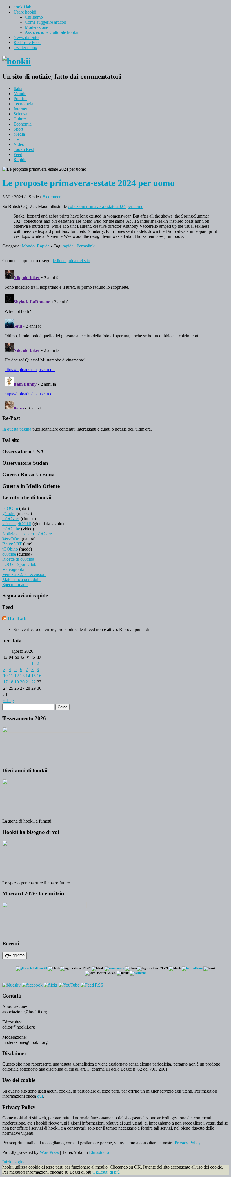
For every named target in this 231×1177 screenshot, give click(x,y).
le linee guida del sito (71, 260)
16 (39, 675)
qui (40, 1096)
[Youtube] (69, 985)
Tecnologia (23, 103)
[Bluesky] (11, 985)
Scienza (20, 113)
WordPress (49, 1152)
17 (5, 682)
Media (19, 134)
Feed (18, 154)
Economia (23, 124)
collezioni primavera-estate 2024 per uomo (105, 206)
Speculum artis (15, 584)
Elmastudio (99, 1152)
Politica (20, 98)
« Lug (8, 700)
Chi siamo (34, 17)
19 (16, 682)
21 (28, 682)
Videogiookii (13, 569)
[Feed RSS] (92, 985)
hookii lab (22, 7)
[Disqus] (115, 338)
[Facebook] (32, 985)
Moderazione (36, 27)
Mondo (20, 93)
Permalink (86, 246)
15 (33, 675)
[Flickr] (50, 985)
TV (17, 139)
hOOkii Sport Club (19, 564)
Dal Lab (17, 618)
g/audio (8, 513)
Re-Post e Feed (27, 42)
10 (5, 675)
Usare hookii (25, 12)
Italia (18, 88)
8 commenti (53, 196)
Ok (95, 1172)
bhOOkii (10, 508)
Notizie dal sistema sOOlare (27, 533)
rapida (68, 246)
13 (22, 675)
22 (33, 682)
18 (11, 682)
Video (19, 144)
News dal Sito (26, 37)
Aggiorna (17, 955)
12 (16, 675)
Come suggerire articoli (45, 22)
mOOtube (11, 528)
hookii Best (24, 149)
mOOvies (10, 518)
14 (28, 675)
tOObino (10, 549)
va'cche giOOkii (16, 523)
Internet (20, 108)
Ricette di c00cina (18, 559)
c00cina (9, 554)
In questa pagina (16, 429)
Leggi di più (109, 1172)
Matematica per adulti (21, 579)
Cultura (20, 119)
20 (22, 682)
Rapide (20, 159)
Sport (18, 129)
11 (11, 675)
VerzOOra (11, 538)
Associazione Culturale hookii (51, 32)
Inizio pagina (13, 1162)
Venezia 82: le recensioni (24, 574)
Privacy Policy (187, 1142)
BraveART (12, 544)
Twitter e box (25, 47)
